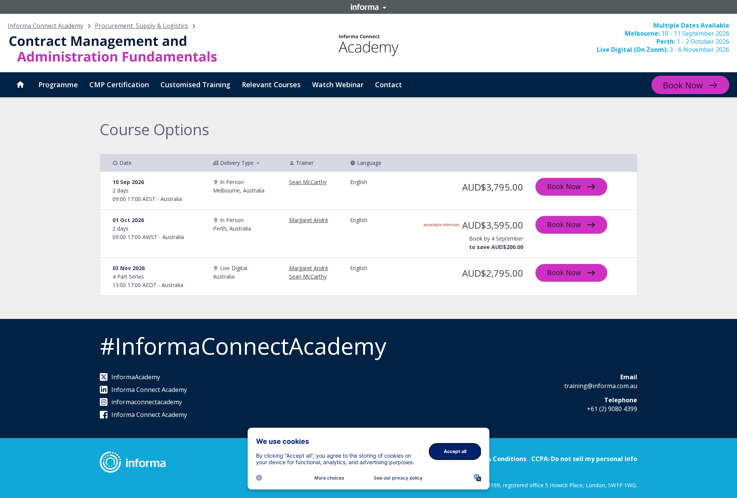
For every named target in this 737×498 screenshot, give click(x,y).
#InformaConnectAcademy (243, 346)
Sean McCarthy (308, 182)
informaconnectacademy (146, 402)
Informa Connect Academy (45, 26)
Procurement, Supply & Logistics (141, 26)
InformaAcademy (135, 377)
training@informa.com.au (600, 386)
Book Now (683, 85)
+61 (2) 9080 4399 (612, 409)
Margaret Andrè (308, 220)
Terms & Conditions (495, 459)
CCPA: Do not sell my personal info (584, 459)
